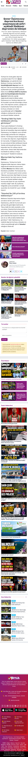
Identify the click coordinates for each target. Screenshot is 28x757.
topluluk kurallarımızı (15, 344)
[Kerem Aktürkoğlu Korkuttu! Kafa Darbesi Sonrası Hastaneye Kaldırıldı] (21, 283)
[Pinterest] (7, 706)
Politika (15, 6)
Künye (23, 738)
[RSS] (25, 706)
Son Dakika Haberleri (5, 730)
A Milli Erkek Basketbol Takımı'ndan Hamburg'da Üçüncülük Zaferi (21, 303)
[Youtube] (15, 706)
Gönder (4, 339)
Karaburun (4, 747)
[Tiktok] (18, 706)
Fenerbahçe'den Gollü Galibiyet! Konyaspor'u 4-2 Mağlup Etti (6, 288)
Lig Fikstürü (5, 738)
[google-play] (20, 710)
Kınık (25, 747)
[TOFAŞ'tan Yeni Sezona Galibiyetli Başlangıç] (7, 297)
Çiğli (25, 744)
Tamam (22, 755)
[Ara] (25, 2)
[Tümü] (26, 597)
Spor (20, 6)
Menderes (7, 749)
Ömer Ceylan (5, 67)
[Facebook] (13, 271)
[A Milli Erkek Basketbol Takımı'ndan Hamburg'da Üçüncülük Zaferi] (21, 297)
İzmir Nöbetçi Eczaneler (6, 717)
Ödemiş (24, 749)
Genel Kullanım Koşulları (15, 738)
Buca (17, 744)
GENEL (14, 16)
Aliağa (8, 743)
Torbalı (19, 751)
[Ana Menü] (1, 2)
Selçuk (12, 751)
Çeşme (21, 744)
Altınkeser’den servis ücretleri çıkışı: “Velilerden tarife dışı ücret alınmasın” (6, 316)
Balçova (13, 743)
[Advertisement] (14, 658)
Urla (23, 751)
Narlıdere (19, 749)
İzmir (2, 6)
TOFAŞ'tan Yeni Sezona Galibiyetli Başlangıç (6, 302)
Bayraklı (23, 743)
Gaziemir (10, 746)
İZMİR (4, 743)
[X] (5, 706)
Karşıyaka (10, 747)
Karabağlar (23, 746)
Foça (6, 746)
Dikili (3, 746)
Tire (16, 751)
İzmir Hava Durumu (18, 717)
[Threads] (20, 706)
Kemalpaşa (16, 747)
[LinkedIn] (13, 706)
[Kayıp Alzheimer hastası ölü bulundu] (21, 310)
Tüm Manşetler (20, 725)
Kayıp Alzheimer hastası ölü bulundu (20, 315)
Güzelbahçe (16, 746)
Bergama (3, 744)
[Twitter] (16, 271)
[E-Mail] (10, 271)
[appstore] (7, 710)
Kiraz (21, 747)
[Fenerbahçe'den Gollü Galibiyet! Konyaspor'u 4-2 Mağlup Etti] (7, 283)
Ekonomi (8, 6)
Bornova (13, 744)
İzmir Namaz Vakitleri (6, 722)
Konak (2, 749)
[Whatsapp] (23, 706)
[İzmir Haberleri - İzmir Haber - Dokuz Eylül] (13, 2)
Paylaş (4, 63)
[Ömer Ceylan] (4, 264)
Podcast (16, 740)
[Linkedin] (21, 271)
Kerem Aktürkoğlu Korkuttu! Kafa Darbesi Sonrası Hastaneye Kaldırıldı (20, 289)
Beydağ (8, 744)
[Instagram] (18, 271)
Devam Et (11, 269)
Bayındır (18, 743)
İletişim (11, 740)
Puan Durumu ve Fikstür (7, 726)
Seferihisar (7, 751)
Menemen (13, 749)
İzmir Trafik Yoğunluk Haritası (19, 722)
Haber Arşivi (19, 730)
